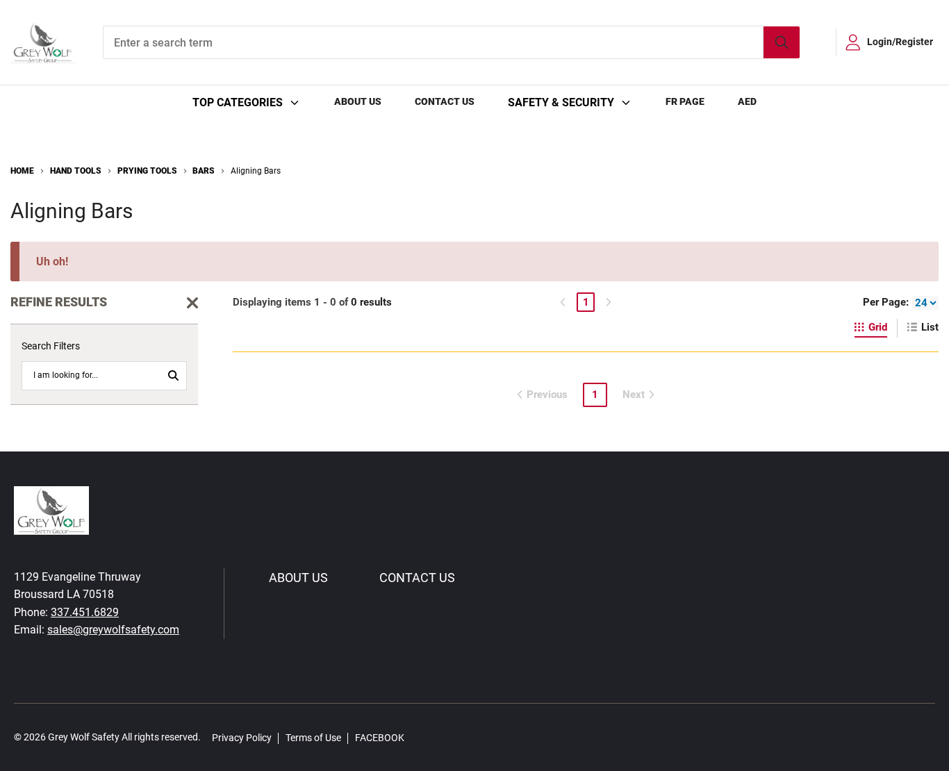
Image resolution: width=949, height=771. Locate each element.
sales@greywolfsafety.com (113, 629)
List (930, 327)
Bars (203, 171)
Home (22, 171)
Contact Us (444, 101)
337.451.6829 (85, 612)
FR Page (685, 101)
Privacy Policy (242, 737)
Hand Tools (75, 171)
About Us (357, 101)
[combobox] (451, 42)
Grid (877, 327)
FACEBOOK (379, 737)
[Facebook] (422, 737)
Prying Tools (147, 171)
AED (747, 101)
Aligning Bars (256, 171)
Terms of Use (313, 737)
